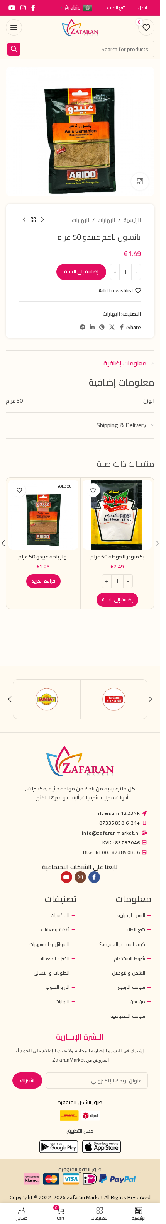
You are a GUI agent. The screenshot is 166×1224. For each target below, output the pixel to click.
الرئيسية (132, 220)
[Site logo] (80, 27)
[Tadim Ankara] (114, 699)
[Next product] (24, 220)
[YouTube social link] (12, 8)
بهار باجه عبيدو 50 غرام (43, 556)
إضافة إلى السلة (81, 271)
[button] (117, 600)
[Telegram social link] (83, 327)
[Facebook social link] (33, 8)
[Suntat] (47, 699)
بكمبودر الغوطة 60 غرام (117, 556)
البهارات (106, 220)
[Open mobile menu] (14, 27)
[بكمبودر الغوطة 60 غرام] (117, 515)
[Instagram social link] (23, 8)
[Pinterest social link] (102, 327)
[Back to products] (33, 220)
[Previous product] (42, 220)
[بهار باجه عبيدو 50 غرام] (43, 515)
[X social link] (112, 327)
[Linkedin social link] (92, 327)
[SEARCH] (13, 49)
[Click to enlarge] (140, 181)
